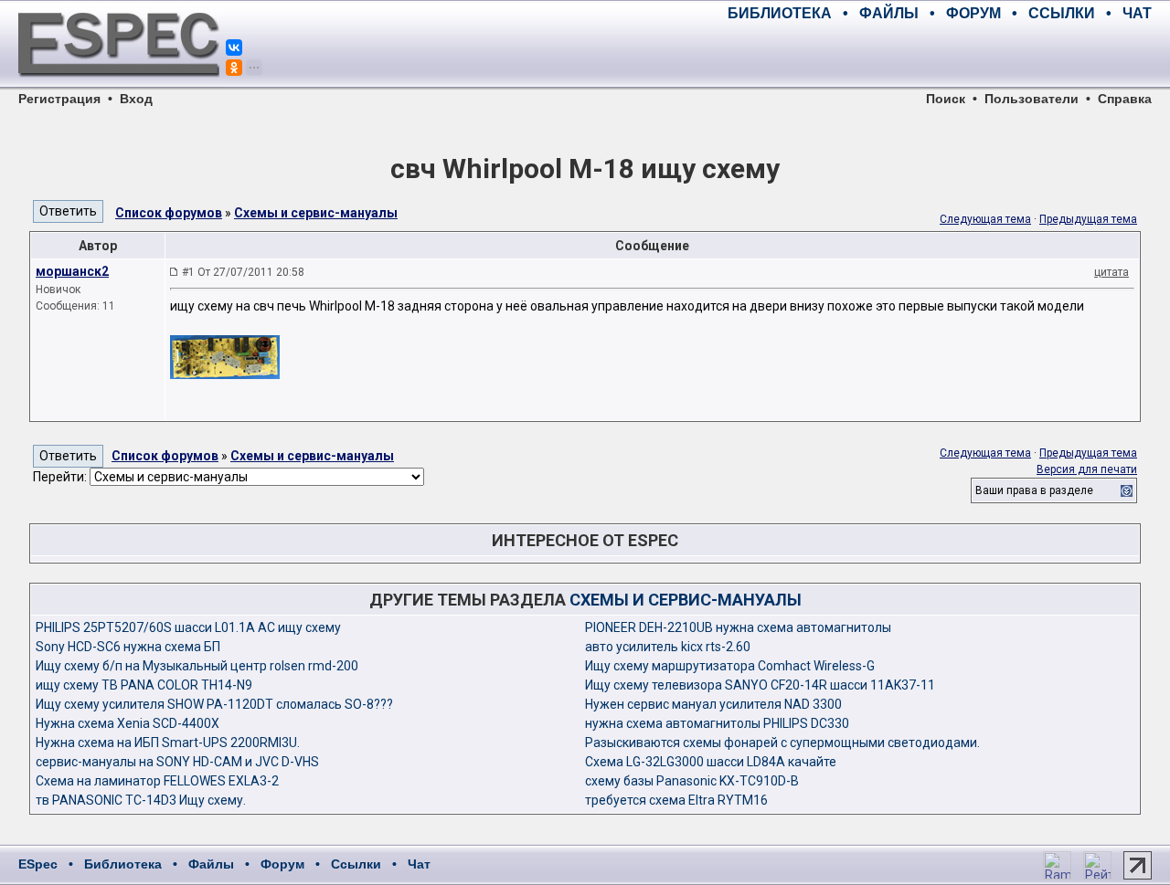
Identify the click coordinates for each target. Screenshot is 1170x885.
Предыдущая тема (1088, 219)
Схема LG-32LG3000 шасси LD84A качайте (710, 761)
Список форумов (168, 212)
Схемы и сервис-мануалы (316, 212)
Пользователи (1031, 98)
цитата (1111, 272)
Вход (136, 98)
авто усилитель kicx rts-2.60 (667, 646)
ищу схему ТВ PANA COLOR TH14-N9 (144, 685)
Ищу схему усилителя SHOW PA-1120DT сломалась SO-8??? (214, 704)
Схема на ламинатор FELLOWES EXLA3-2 (157, 781)
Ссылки (356, 864)
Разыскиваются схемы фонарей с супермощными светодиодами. (782, 742)
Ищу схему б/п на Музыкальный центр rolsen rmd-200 (197, 665)
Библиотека (123, 864)
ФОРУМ (973, 13)
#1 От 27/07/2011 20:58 (243, 272)
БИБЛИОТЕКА (780, 13)
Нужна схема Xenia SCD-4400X (127, 723)
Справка (1125, 98)
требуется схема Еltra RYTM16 (676, 800)
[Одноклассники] (234, 67)
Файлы (211, 864)
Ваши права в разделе (1034, 490)
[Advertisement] (938, 54)
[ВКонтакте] (234, 47)
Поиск (945, 98)
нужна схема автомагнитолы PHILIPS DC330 (717, 723)
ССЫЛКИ (1061, 13)
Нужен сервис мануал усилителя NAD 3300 (713, 704)
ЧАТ (1137, 13)
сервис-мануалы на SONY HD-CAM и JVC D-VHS (177, 761)
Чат (419, 864)
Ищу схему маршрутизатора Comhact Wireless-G (730, 665)
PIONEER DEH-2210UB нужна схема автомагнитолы (738, 627)
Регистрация (59, 98)
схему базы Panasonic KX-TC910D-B (692, 781)
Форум (282, 864)
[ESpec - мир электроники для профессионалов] (118, 86)
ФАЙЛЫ (889, 13)
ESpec (38, 864)
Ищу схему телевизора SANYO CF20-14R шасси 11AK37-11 (760, 685)
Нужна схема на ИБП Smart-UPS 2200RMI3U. (168, 742)
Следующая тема (985, 219)
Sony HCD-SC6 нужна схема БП (128, 646)
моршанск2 (72, 271)
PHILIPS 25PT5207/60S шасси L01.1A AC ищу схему (188, 627)
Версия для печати (1087, 469)
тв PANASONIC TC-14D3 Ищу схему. (141, 800)
